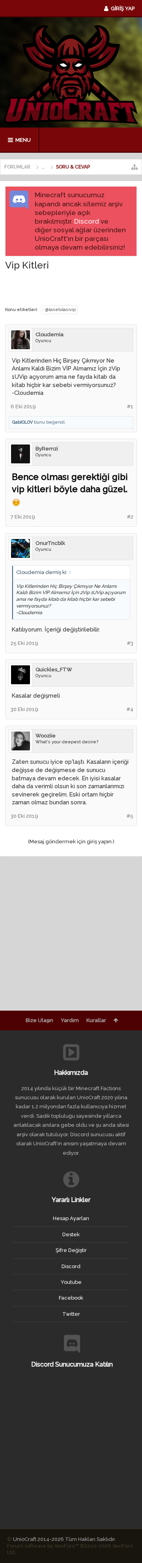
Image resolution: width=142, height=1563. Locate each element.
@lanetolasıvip (60, 309)
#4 (130, 709)
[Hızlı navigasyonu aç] (134, 166)
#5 (130, 816)
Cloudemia (50, 334)
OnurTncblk (50, 543)
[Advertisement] (73, 287)
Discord (86, 221)
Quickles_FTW (54, 669)
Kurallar (96, 1020)
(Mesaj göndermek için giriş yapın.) (71, 841)
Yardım (70, 1020)
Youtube (71, 1282)
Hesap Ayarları (71, 1218)
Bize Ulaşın (39, 1020)
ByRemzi (47, 449)
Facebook (71, 1298)
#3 (130, 643)
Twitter (71, 1314)
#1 (130, 406)
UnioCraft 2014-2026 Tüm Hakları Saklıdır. (64, 1539)
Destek (71, 1234)
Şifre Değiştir (71, 1250)
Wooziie (46, 736)
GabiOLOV (22, 422)
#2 (130, 517)
